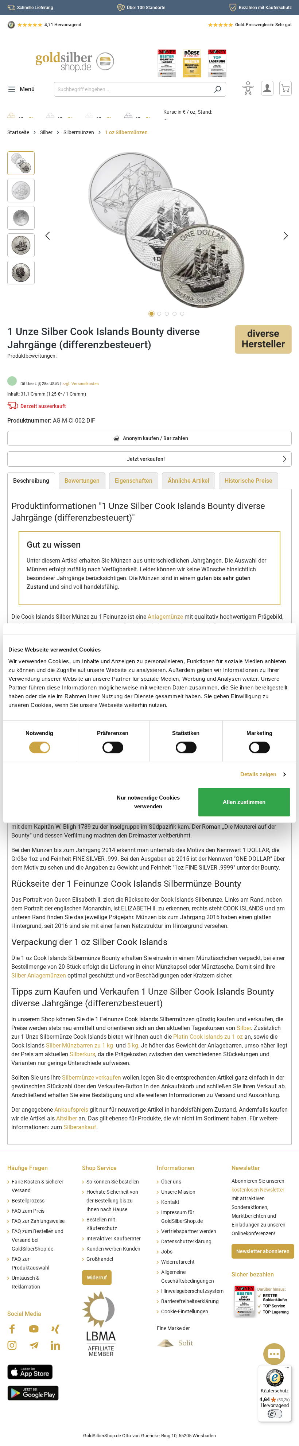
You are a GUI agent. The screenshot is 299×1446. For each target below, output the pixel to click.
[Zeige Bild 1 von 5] (152, 314)
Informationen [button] (175, 1168)
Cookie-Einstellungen (184, 1312)
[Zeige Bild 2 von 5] (159, 314)
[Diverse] (263, 338)
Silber (244, 1028)
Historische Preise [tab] (248, 480)
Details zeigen (258, 774)
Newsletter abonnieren (263, 1251)
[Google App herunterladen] (33, 1392)
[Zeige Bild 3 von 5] (167, 314)
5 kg (132, 1045)
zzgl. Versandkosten (80, 383)
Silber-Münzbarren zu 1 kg (79, 1045)
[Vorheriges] (47, 235)
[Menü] (287, 1369)
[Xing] (55, 1328)
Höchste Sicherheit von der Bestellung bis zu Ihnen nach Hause (112, 1201)
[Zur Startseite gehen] (74, 62)
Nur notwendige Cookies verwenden (148, 801)
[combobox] (131, 89)
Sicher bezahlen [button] (253, 1274)
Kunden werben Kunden (113, 1249)
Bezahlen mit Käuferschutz (265, 7)
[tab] (31, 481)
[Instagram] (12, 1345)
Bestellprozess (28, 1201)
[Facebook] (12, 1328)
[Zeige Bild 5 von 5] (182, 314)
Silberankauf (79, 1127)
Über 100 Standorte (146, 7)
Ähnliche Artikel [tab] (188, 480)
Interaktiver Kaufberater (113, 1239)
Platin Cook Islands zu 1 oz (208, 1036)
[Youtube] (34, 1328)
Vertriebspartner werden (188, 1231)
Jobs (166, 1252)
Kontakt (170, 1202)
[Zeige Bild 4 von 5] (174, 314)
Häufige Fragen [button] (27, 1168)
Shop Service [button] (99, 1168)
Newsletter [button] (246, 1168)
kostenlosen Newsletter (258, 1190)
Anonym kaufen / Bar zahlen (155, 438)
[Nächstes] (285, 235)
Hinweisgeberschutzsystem (192, 1291)
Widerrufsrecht (178, 1262)
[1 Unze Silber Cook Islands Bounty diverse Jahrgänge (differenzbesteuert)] (166, 229)
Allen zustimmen (244, 802)
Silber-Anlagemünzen (38, 975)
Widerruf (97, 1277)
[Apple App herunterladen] (30, 1371)
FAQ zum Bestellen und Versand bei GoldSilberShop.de (37, 1240)
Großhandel (99, 1259)
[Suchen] (217, 89)
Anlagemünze (165, 616)
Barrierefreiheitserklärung (190, 1301)
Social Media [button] (24, 1313)
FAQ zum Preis (28, 1211)
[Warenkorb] (285, 88)
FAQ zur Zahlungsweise (38, 1221)
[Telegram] (34, 1345)
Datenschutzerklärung (186, 1242)
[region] (149, 235)
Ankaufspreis (71, 1109)
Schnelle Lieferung (35, 7)
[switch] (112, 747)
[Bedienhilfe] (248, 88)
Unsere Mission (178, 1192)
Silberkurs (82, 1054)
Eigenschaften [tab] (133, 480)
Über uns (171, 1182)
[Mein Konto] (267, 88)
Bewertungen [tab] (82, 480)
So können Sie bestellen (112, 1182)
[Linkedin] (55, 1345)
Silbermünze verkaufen (91, 1077)
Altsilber (66, 1118)
